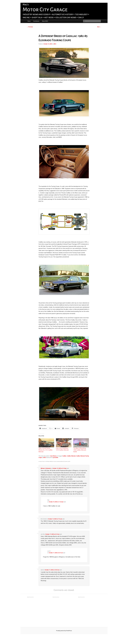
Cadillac (64, 456)
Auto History (53, 456)
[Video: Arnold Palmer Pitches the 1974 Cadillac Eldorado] (46, 442)
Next (99, 27)
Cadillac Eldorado (71, 456)
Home (29, 21)
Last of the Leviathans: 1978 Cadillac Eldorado (62, 449)
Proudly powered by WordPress (64, 630)
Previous (30, 27)
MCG (55, 44)
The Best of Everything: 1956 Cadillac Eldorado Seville (79, 449)
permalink (55, 457)
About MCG (45, 21)
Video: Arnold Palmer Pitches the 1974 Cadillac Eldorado (46, 449)
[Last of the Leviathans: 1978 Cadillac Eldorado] (63, 442)
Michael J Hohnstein (46, 468)
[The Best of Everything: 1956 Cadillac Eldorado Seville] (81, 442)
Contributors (36, 21)
